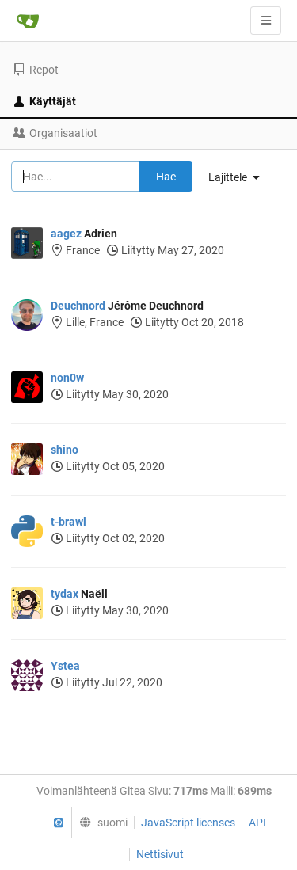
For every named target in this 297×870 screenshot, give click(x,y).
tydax (64, 593)
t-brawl (68, 521)
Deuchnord (78, 305)
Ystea (65, 665)
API (257, 822)
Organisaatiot (63, 133)
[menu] (99, 822)
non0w (67, 377)
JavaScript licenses (188, 822)
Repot (44, 69)
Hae (166, 176)
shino (64, 449)
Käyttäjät (52, 101)
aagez (66, 233)
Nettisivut (160, 854)
